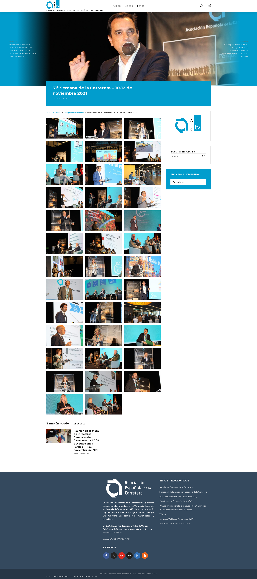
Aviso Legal (51, 576)
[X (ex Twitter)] (114, 555)
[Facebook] (106, 555)
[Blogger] (145, 555)
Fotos (140, 6)
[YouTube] (121, 555)
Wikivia (162, 514)
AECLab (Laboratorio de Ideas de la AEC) (178, 496)
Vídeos (129, 6)
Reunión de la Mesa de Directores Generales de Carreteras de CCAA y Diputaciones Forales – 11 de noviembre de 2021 (86, 440)
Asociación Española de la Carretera (176, 487)
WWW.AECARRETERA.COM (116, 539)
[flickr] (129, 555)
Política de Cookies (67, 576)
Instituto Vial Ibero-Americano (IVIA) (176, 519)
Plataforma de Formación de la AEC (175, 501)
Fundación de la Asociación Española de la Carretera (183, 492)
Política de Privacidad (87, 576)
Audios (117, 6)
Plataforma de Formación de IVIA (174, 523)
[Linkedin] (137, 555)
